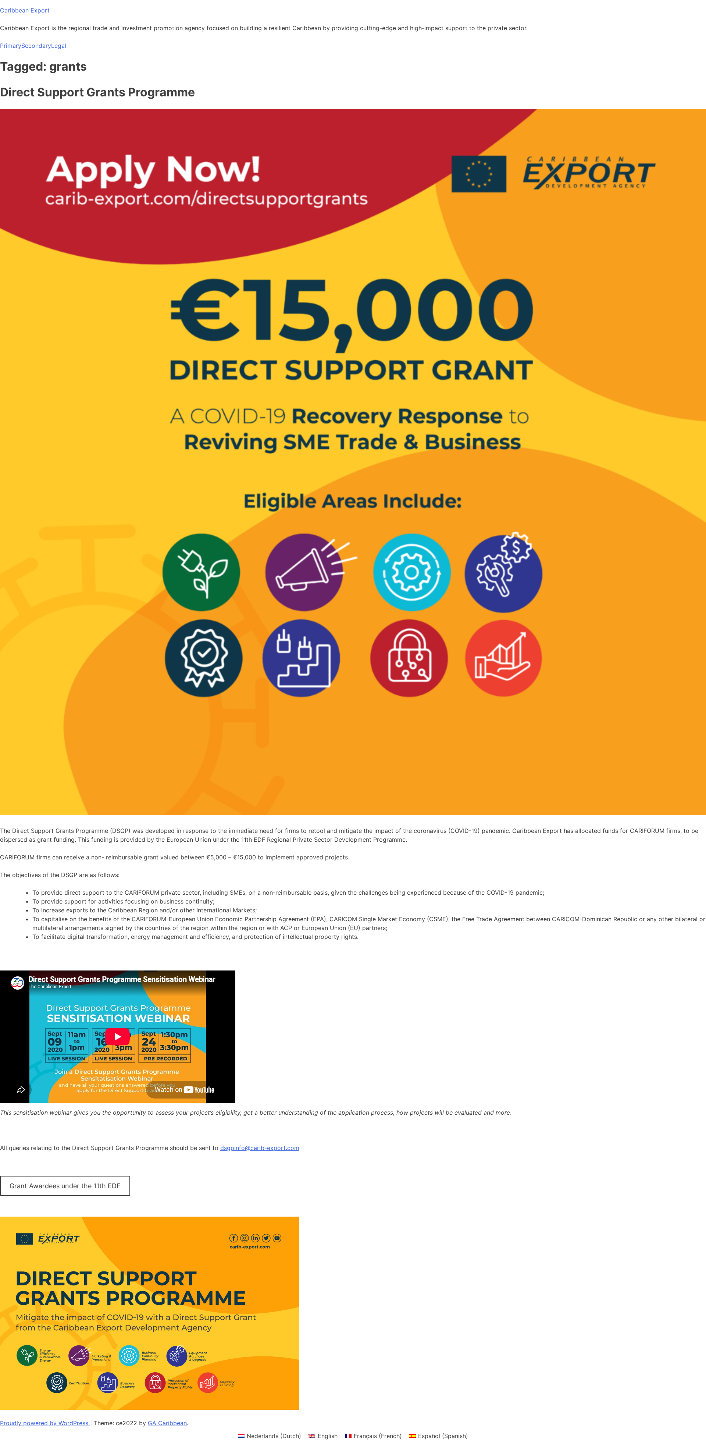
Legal (58, 45)
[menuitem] (269, 1435)
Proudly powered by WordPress (45, 1423)
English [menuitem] (328, 1436)
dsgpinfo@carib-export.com (259, 1147)
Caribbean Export (25, 10)
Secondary (36, 45)
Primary (10, 45)
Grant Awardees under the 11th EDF (65, 1186)
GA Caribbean (167, 1423)
